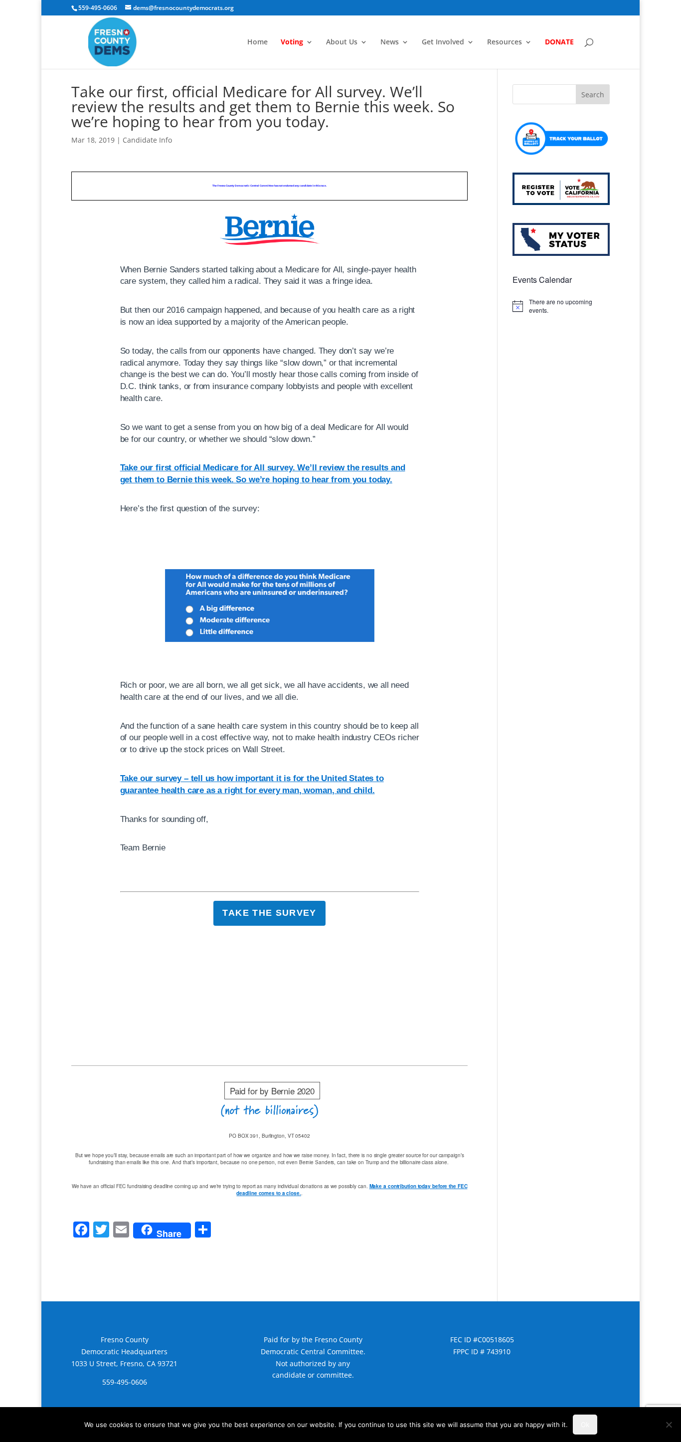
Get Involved (443, 42)
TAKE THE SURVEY (269, 913)
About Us (341, 42)
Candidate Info (147, 140)
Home (257, 42)
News (389, 42)
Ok (585, 1425)
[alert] (561, 306)
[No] (669, 1425)
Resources (504, 42)
